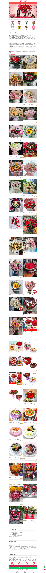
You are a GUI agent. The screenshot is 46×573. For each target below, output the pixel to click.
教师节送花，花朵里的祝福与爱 (13, 534)
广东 (16, 560)
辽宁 (19, 559)
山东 (33, 559)
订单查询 (24, 569)
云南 (23, 560)
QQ (45, 570)
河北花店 (13, 559)
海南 (15, 560)
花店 (35, 560)
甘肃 (30, 560)
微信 (45, 567)
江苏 (24, 559)
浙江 (26, 559)
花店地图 (18, 569)
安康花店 (12, 558)
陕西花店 (14, 557)
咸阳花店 (22, 557)
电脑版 (27, 569)
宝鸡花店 (24, 557)
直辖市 (10, 559)
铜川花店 (19, 557)
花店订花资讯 (21, 569)
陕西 (29, 560)
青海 (27, 560)
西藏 (25, 560)
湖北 (9, 560)
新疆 (32, 560)
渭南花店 (27, 557)
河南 (35, 559)
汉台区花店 (16, 552)
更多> (36, 54)
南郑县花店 (13, 552)
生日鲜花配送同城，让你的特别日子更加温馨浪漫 (16, 532)
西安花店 (16, 557)
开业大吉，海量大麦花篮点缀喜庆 (14, 536)
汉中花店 (20, 552)
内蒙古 (17, 559)
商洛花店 (14, 558)
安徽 (28, 559)
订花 (33, 560)
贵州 (22, 560)
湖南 (11, 560)
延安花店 (30, 557)
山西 (14, 559)
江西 (31, 559)
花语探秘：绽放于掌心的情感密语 (14, 533)
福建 (30, 559)
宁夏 (13, 560)
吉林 (20, 559)
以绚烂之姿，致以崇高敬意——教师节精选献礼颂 (16, 535)
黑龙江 (23, 559)
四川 (20, 560)
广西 (18, 560)
